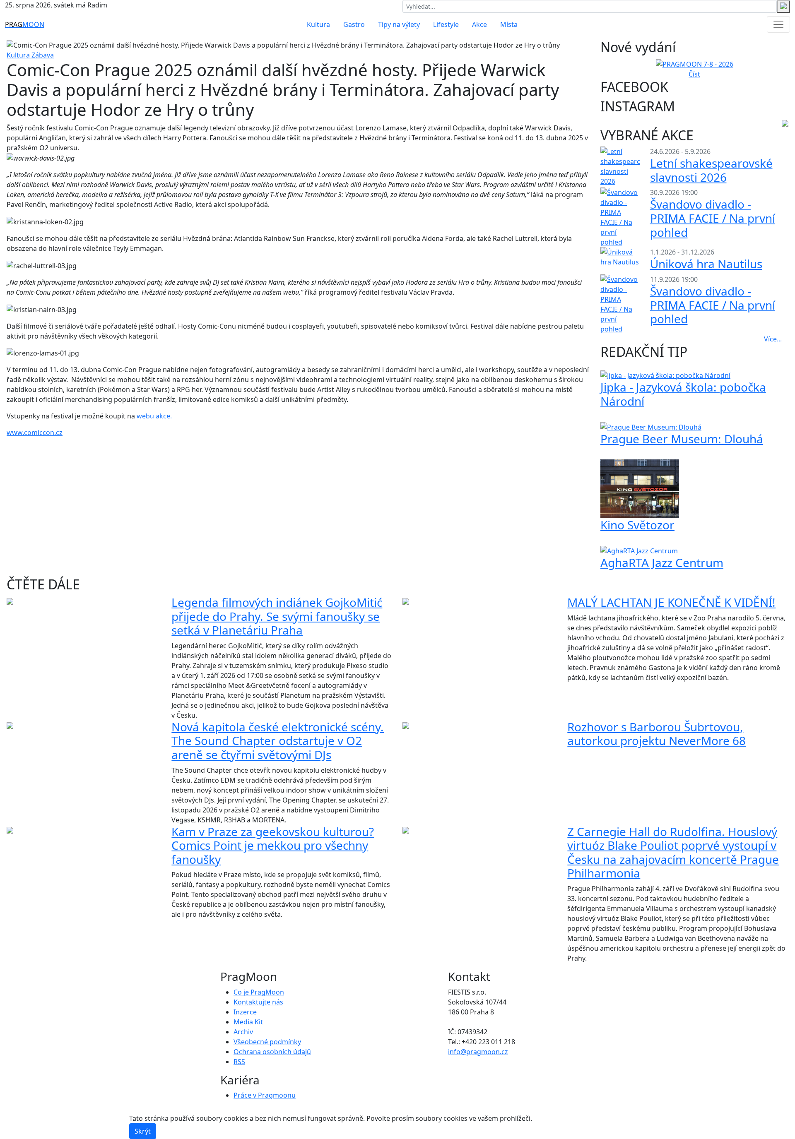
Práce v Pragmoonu (265, 1095)
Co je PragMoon (259, 992)
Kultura (318, 24)
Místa (509, 24)
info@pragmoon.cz (478, 1051)
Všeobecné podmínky (267, 1041)
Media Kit (248, 1021)
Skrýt (143, 1131)
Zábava (42, 55)
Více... (773, 339)
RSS (239, 1061)
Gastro (354, 24)
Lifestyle (446, 24)
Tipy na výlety (399, 24)
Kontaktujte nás (258, 1002)
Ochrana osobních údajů (272, 1051)
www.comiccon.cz (35, 432)
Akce (479, 24)
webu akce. (154, 416)
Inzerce (245, 1011)
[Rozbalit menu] (778, 24)
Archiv (243, 1031)
